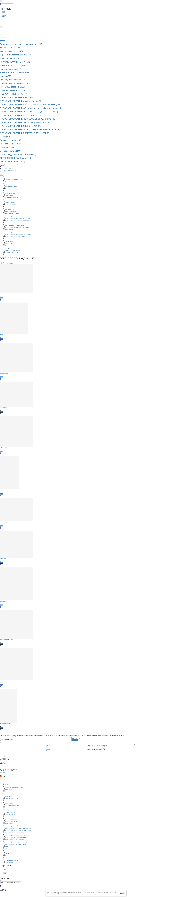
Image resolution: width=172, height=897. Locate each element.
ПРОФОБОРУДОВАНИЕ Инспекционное (20, 100)
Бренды (3, 12)
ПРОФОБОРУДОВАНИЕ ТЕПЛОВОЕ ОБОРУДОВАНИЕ (28, 118)
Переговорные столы (12, 90)
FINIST (5, 40)
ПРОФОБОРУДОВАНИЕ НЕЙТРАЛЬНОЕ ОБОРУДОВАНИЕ (30, 104)
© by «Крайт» (3, 756)
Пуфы (5, 136)
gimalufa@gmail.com (6, 171)
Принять (122, 893)
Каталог (3, 11)
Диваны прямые (10, 47)
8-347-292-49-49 (10, 20)
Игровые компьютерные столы (16, 54)
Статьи (3, 16)
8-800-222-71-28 (12, 170)
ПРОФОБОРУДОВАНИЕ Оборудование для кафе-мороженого (31, 108)
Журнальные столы (11, 51)
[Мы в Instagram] (2, 766)
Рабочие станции (11, 140)
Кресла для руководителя (15, 83)
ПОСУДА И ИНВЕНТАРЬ (13, 93)
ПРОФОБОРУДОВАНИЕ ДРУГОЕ (17, 97)
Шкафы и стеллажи (12, 161)
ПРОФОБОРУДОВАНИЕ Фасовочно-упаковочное (25, 122)
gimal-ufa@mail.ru (14, 171)
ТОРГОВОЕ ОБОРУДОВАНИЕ (16, 157)
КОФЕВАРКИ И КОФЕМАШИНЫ (17, 72)
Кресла (5, 76)
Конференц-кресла (11, 68)
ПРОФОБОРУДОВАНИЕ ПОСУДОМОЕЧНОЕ (22, 115)
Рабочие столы (10, 143)
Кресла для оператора (12, 79)
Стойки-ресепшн (10, 150)
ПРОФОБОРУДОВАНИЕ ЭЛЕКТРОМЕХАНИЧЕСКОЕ (26, 133)
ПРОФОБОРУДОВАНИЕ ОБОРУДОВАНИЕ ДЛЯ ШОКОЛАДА (30, 111)
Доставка (4, 15)
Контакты (4, 18)
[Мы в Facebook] (3, 766)
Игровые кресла (9, 58)
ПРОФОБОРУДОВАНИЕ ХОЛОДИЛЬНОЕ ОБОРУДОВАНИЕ (30, 129)
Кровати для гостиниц (12, 86)
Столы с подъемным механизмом (18, 154)
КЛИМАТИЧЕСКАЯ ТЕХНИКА (15, 61)
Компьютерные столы (12, 65)
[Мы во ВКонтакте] (1, 766)
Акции (3, 14)
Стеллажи (7, 147)
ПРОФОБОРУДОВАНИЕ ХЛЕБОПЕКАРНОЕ (22, 125)
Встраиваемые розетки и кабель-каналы (21, 44)
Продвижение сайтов (4, 774)
